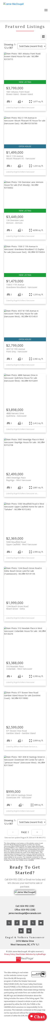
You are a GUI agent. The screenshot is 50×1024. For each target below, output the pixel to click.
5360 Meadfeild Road (21, 543)
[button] (9, 922)
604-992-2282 (16, 879)
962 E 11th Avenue (20, 157)
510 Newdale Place (19, 667)
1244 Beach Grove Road (17, 607)
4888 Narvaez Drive (16, 414)
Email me (30, 879)
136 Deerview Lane (15, 221)
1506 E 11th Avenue (21, 285)
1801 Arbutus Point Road (19, 93)
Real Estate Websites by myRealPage (31, 954)
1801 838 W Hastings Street (19, 796)
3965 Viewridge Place (18, 478)
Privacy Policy (9, 954)
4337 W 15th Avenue (16, 350)
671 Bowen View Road (21, 731)
